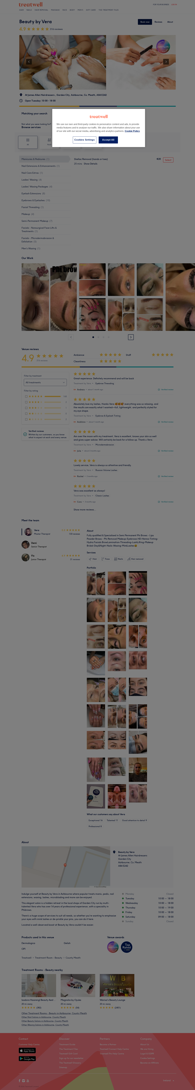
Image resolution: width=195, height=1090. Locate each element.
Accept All (108, 140)
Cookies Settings (84, 140)
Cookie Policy (132, 131)
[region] (98, 128)
